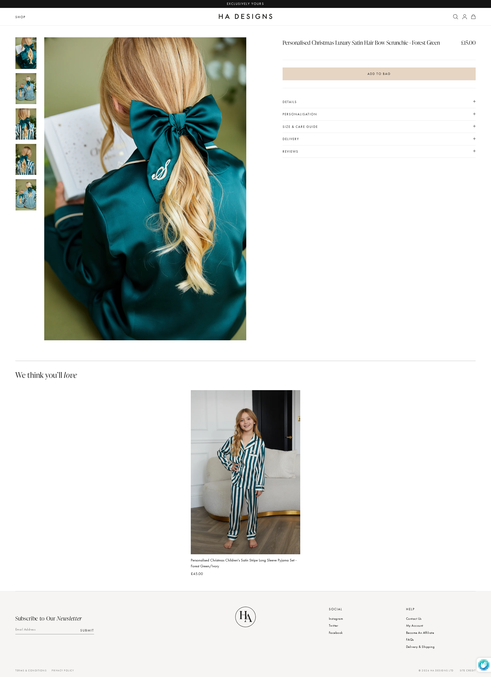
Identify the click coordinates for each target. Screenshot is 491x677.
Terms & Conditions (31, 670)
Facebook (336, 632)
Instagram (336, 618)
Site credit (468, 670)
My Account (414, 625)
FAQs (410, 639)
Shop (20, 17)
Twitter (333, 625)
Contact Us (414, 618)
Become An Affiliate (420, 632)
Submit (87, 630)
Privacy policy (63, 670)
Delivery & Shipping (420, 647)
